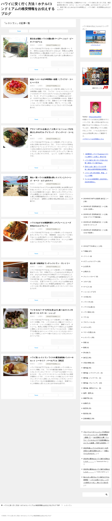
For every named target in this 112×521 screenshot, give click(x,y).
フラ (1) (86, 317)
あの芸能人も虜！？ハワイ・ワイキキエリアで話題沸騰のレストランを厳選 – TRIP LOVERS (96, 440)
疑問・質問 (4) (88, 393)
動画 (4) (86, 347)
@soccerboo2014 (95, 117)
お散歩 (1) (86, 271)
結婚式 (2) (86, 403)
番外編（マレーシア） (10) (92, 383)
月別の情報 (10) (88, 363)
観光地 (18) (87, 413)
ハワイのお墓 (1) (89, 307)
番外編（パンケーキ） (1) (92, 378)
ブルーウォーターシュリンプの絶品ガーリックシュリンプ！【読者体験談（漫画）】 (96, 434)
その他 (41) (87, 297)
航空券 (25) (87, 408)
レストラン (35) (88, 337)
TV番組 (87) (87, 251)
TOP (32, 505)
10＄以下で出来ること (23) (92, 246)
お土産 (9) (86, 266)
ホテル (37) (87, 327)
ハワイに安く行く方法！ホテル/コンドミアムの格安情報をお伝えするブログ (28, 8)
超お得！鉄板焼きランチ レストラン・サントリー (50, 263)
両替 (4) (86, 342)
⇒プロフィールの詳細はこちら (93, 139)
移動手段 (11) (88, 398)
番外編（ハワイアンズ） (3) (93, 373)
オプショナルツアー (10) (91, 261)
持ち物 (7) (86, 352)
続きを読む (62, 63)
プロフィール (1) (89, 322)
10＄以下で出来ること (53, 45)
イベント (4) (87, 256)
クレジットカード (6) (90, 276)
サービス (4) (87, 287)
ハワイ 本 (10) (88, 302)
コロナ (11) (87, 281)
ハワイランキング (95, 45)
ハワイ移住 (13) (88, 312)
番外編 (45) (87, 368)
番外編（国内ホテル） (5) (92, 388)
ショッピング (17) (89, 292)
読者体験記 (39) (88, 418)
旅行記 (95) (87, 357)
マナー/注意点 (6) (89, 332)
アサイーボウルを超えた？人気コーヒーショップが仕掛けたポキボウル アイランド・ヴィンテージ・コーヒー (52, 132)
